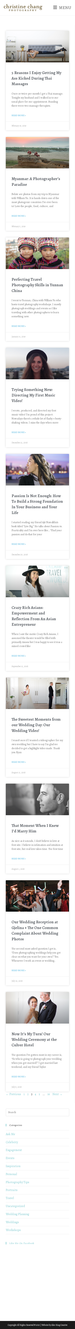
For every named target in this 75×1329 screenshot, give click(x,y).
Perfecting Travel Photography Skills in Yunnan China (37, 285)
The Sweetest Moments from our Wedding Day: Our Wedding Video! (36, 725)
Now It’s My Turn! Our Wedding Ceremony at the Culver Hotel (34, 1039)
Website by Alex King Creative (54, 1325)
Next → (57, 1094)
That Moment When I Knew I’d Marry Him (35, 828)
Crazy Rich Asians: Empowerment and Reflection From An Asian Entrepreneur (34, 616)
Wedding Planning (17, 1214)
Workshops (13, 1230)
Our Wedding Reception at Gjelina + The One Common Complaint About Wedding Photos (35, 930)
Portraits (12, 1190)
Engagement (14, 1150)
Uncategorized (15, 1206)
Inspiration (13, 1166)
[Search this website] (37, 1112)
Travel (10, 1198)
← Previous (13, 1094)
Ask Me (10, 1134)
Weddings (12, 1222)
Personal (11, 1174)
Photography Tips (17, 1182)
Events (10, 1158)
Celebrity (12, 1142)
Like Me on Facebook (21, 1243)
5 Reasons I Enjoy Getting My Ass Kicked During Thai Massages (36, 78)
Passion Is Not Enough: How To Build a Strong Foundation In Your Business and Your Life (37, 504)
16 (48, 1094)
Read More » (19, 115)
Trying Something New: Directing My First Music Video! (33, 395)
